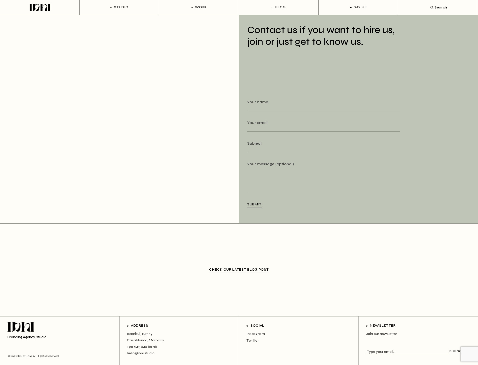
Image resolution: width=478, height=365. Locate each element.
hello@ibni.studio (141, 353)
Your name (257, 102)
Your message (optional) (270, 164)
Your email (257, 122)
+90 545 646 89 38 (142, 347)
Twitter (252, 340)
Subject (254, 143)
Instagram (255, 334)
